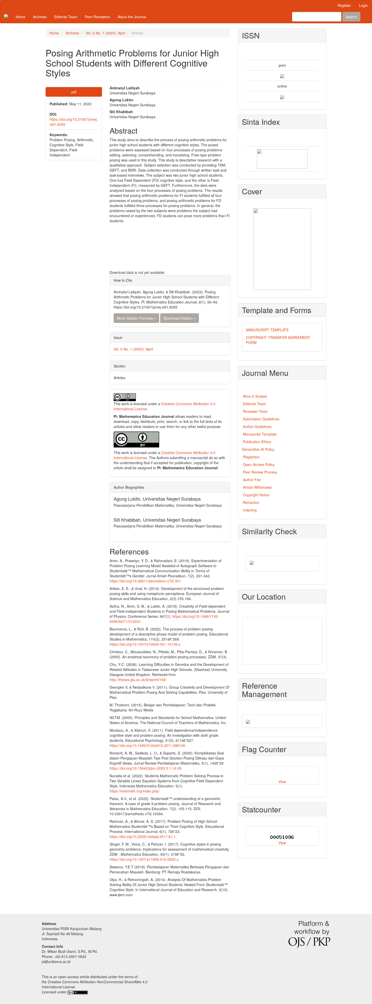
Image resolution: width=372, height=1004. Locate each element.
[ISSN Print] (282, 75)
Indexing (250, 510)
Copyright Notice (257, 494)
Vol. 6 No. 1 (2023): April (105, 32)
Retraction (251, 502)
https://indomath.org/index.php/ (134, 790)
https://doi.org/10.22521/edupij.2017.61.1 (143, 836)
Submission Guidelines (261, 418)
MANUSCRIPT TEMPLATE (267, 329)
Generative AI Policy (258, 449)
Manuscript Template (260, 434)
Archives (40, 16)
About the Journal (132, 16)
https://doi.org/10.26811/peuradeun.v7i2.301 (145, 580)
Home (20, 16)
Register (344, 5)
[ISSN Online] (282, 96)
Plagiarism (251, 456)
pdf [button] (73, 91)
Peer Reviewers (97, 16)
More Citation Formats (135, 318)
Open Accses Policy (259, 464)
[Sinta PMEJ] (282, 158)
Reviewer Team (255, 411)
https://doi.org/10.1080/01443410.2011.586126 (147, 745)
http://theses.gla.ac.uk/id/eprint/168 (138, 679)
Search (351, 16)
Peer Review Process (260, 472)
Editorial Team (65, 16)
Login (363, 5)
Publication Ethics (257, 441)
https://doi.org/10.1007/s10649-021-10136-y (145, 644)
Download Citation (178, 318)
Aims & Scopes (255, 396)
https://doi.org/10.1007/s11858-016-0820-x (144, 859)
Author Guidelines (257, 426)
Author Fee (252, 479)
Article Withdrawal (257, 487)
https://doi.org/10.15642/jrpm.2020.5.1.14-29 (145, 768)
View (282, 781)
